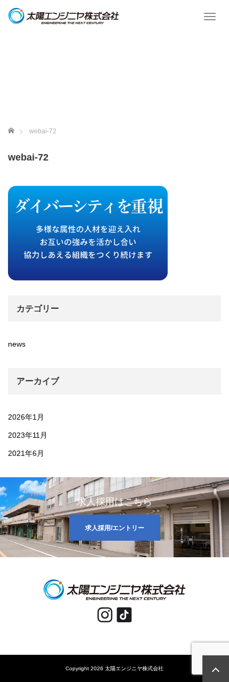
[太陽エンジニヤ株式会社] (63, 15)
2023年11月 (27, 435)
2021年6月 (26, 453)
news (17, 344)
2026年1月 (26, 417)
